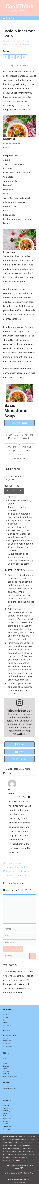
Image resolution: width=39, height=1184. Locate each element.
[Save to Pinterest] (18, 56)
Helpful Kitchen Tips (9, 1088)
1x (8, 491)
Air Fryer (6, 1058)
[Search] (33, 956)
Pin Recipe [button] (21, 759)
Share (21, 744)
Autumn (5, 1124)
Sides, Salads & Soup (10, 1077)
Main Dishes (7, 1025)
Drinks (5, 1069)
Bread (5, 1063)
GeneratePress (19, 1182)
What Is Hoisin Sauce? (18, 875)
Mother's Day (7, 1116)
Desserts (6, 1028)
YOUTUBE (6, 1044)
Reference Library (9, 1030)
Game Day (6, 1111)
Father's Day (7, 1119)
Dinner (5, 1023)
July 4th (5, 1121)
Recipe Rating (10, 890)
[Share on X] (12, 56)
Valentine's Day (8, 1108)
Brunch (5, 1017)
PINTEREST (7, 1038)
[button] (35, 18)
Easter (5, 1113)
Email (21, 751)
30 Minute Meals (8, 1074)
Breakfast (6, 1015)
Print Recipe (21, 423)
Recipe (10, 863)
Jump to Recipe (21, 65)
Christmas (6, 1129)
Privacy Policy (21, 1160)
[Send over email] (24, 56)
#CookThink (19, 734)
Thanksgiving (7, 1126)
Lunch (5, 1020)
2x (14, 491)
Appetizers (6, 1061)
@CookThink (16, 730)
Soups (18, 863)
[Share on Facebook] (6, 56)
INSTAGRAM (7, 1046)
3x (21, 491)
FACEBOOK (7, 1041)
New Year (6, 1106)
